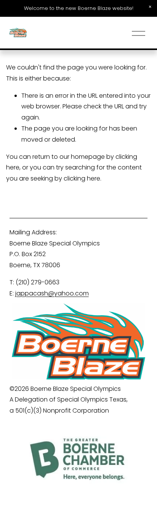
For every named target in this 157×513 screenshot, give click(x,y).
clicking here (82, 178)
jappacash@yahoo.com (52, 293)
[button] (150, 7)
